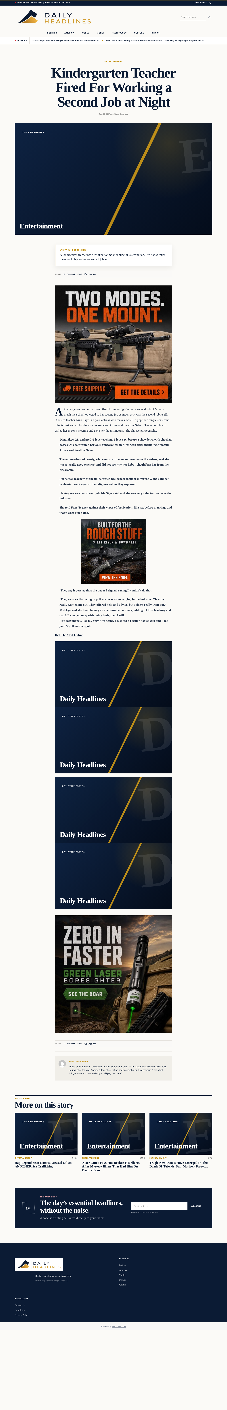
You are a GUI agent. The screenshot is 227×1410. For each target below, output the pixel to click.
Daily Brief (201, 3)
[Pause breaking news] (209, 40)
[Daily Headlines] (54, 17)
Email (80, 274)
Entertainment (113, 61)
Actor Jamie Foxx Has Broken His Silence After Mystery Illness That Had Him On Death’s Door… (111, 1166)
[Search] (209, 17)
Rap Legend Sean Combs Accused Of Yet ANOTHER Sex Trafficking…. (43, 1164)
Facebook (71, 274)
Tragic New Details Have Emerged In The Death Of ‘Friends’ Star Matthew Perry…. (178, 1164)
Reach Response (119, 1326)
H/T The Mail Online (69, 635)
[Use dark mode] (210, 3)
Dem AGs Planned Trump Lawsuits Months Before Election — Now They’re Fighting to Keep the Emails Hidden (119, 40)
